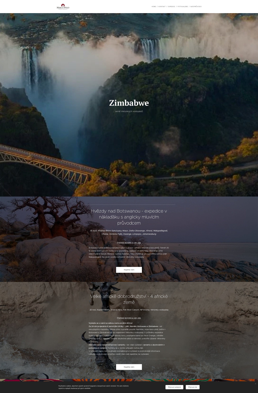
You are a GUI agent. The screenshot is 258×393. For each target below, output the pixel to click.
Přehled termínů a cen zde (129, 242)
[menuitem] (154, 6)
